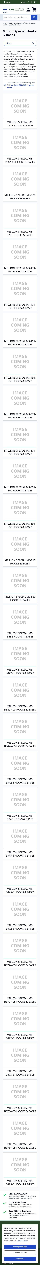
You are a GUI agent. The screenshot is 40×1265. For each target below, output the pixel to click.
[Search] (34, 17)
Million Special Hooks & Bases (12, 25)
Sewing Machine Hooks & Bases (26, 23)
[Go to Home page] (16, 9)
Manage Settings (20, 1247)
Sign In (8, 2)
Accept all (20, 1259)
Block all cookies (20, 1253)
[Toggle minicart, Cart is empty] (34, 9)
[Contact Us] (34, 2)
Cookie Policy (22, 1241)
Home (4, 23)
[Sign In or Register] (28, 9)
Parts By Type (12, 23)
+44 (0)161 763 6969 (18, 85)
